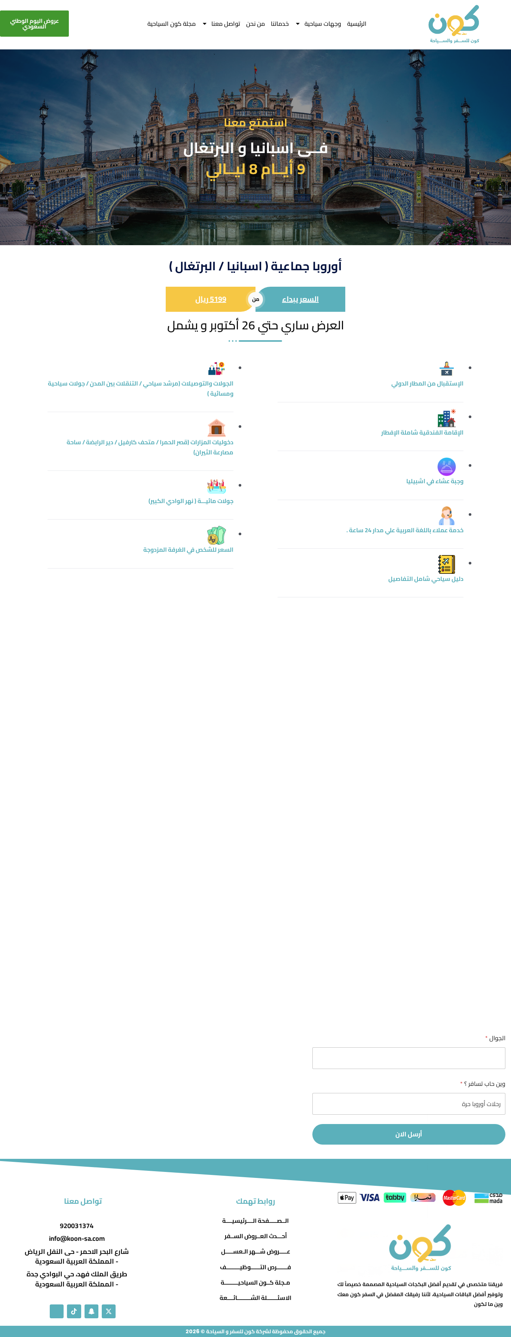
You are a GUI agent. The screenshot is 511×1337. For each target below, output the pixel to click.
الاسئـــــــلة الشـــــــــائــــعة (255, 1298)
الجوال (495, 1038)
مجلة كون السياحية (171, 23)
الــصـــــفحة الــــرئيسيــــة (255, 1220)
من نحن (255, 23)
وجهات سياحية (323, 23)
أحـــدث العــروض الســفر (255, 1236)
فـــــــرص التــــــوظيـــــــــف (255, 1267)
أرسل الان (408, 1134)
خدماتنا (280, 23)
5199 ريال (210, 299)
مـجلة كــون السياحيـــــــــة (255, 1282)
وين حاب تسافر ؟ (482, 1083)
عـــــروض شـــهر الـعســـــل (255, 1251)
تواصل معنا (225, 23)
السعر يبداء (300, 299)
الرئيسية (357, 23)
